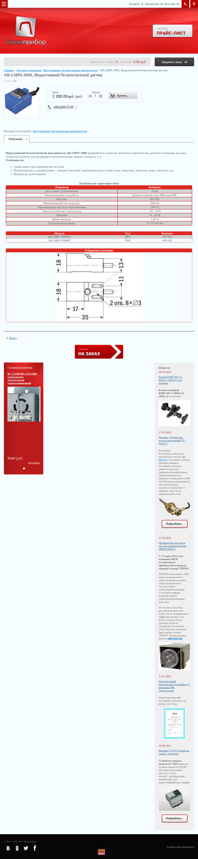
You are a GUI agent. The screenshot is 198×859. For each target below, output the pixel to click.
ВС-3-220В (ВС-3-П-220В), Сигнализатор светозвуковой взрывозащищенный (22, 378)
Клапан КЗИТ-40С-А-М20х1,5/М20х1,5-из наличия (170, 380)
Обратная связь (152, 4)
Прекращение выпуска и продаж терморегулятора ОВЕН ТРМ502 (172, 546)
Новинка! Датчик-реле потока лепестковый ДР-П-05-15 (172, 440)
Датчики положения (28, 70)
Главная (9, 70)
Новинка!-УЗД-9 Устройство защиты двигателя (174, 752)
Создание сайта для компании (180, 846)
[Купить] (122, 95)
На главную (134, 4)
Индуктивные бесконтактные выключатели (70, 70)
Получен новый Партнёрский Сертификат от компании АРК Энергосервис (174, 686)
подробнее (34, 462)
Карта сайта (169, 4)
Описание (15, 139)
